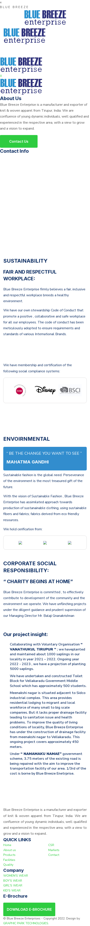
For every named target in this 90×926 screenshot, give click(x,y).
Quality (8, 865)
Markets (53, 850)
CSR (51, 845)
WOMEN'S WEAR (15, 876)
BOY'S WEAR (12, 881)
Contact (53, 855)
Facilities (9, 860)
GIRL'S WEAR (12, 885)
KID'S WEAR (12, 890)
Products (9, 855)
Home (7, 845)
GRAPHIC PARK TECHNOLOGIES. (26, 923)
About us (9, 850)
